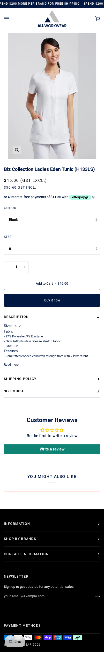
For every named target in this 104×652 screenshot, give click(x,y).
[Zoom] (17, 150)
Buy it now (52, 300)
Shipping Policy (20, 379)
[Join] (93, 596)
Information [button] (17, 524)
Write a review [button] (52, 449)
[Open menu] (11, 19)
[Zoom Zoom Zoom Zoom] (52, 96)
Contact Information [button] (26, 554)
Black (13, 220)
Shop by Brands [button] (20, 539)
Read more (11, 364)
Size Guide (14, 391)
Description (16, 317)
